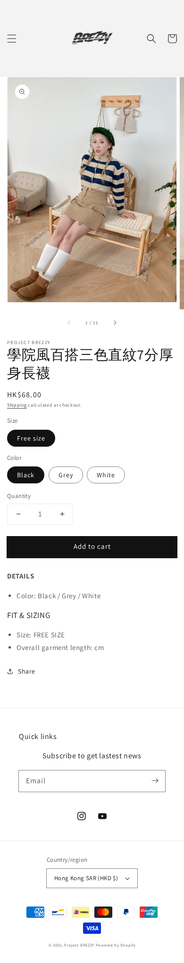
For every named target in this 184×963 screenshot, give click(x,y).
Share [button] (26, 671)
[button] (11, 38)
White (106, 475)
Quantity (19, 496)
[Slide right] (114, 322)
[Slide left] (69, 322)
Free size (31, 438)
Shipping (17, 405)
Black (25, 475)
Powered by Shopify (116, 944)
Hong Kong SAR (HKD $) (86, 878)
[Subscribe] (154, 780)
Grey (66, 475)
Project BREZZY (79, 944)
